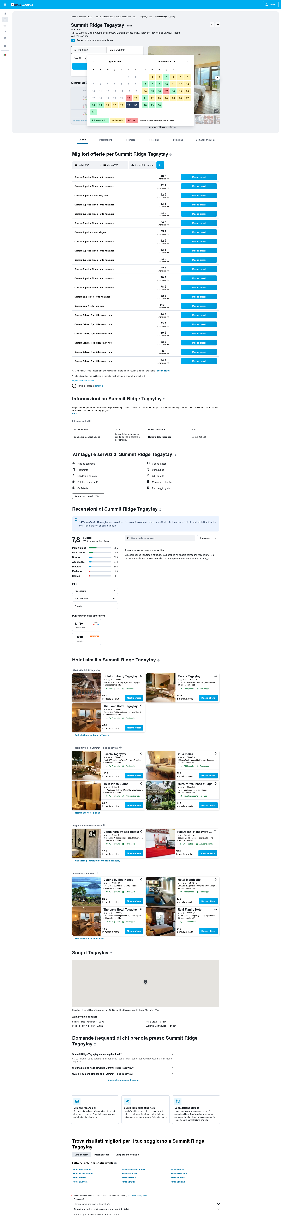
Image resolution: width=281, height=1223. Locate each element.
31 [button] (93, 112)
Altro (74, 413)
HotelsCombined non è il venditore (92, 1204)
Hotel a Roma (79, 1177)
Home (73, 16)
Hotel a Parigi (128, 1181)
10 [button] (93, 91)
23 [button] (135, 98)
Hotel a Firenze (178, 1177)
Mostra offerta (134, 697)
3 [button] (93, 84)
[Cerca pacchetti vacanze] (5, 32)
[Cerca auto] (5, 26)
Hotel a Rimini (178, 1169)
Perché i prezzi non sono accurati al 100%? (96, 1214)
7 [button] (121, 84)
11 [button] (100, 91)
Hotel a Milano (178, 1181)
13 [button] (114, 91)
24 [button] (93, 105)
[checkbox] (86, 625)
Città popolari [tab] (81, 1154)
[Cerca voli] (5, 13)
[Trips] (5, 46)
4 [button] (100, 84)
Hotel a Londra (80, 1181)
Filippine (82, 16)
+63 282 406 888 (80, 36)
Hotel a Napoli (129, 1177)
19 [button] (107, 98)
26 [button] (107, 105)
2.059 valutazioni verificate (99, 40)
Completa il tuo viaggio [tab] (127, 1154)
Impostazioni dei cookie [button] (83, 380)
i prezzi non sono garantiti (137, 1195)
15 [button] (128, 91)
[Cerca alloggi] (5, 20)
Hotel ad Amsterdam (83, 1173)
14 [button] (121, 91)
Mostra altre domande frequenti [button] (123, 1079)
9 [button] (135, 84)
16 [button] (135, 91)
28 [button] (121, 105)
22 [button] (128, 98)
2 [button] (135, 77)
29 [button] (128, 105)
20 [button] (114, 98)
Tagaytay (143, 16)
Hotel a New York (179, 1173)
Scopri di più (163, 370)
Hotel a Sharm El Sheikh (133, 1169)
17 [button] (93, 98)
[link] (93, 735)
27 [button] (114, 105)
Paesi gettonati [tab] (101, 1154)
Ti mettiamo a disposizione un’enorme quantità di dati (101, 1209)
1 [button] (128, 77)
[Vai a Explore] (5, 38)
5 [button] (107, 84)
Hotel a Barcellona (82, 1169)
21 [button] (121, 98)
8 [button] (128, 84)
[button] (5, 4)
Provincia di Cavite (123, 16)
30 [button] (135, 105)
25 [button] (100, 105)
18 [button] (100, 98)
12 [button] (107, 91)
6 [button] (114, 84)
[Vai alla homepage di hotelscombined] (22, 4)
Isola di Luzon (101, 16)
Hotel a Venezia (129, 1173)
